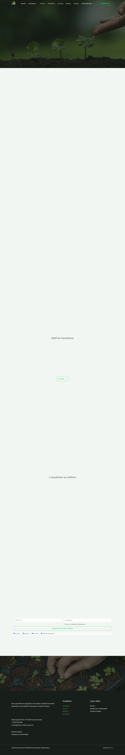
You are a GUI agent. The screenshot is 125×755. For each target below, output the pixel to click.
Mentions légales (16, 732)
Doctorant (17, 633)
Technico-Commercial (48, 633)
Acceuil (23, 3)
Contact (76, 3)
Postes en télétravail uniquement (75, 624)
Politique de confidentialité (19, 734)
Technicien (36, 633)
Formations (51, 3)
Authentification (86, 3)
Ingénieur (26, 633)
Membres (65, 711)
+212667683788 (17, 722)
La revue (60, 3)
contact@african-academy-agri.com (22, 725)
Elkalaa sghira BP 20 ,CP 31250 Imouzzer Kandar (26, 719)
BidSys (111, 748)
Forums (42, 3)
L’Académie (32, 3)
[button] (105, 3)
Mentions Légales (95, 711)
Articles (68, 3)
